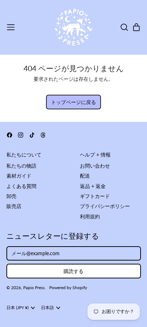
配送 (85, 176)
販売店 (13, 206)
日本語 (47, 307)
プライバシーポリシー (105, 206)
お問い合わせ (95, 166)
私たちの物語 (21, 166)
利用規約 (90, 216)
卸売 (11, 196)
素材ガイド (18, 176)
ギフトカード (95, 196)
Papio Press (34, 287)
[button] (124, 27)
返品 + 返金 (93, 186)
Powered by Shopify (68, 287)
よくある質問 (21, 186)
